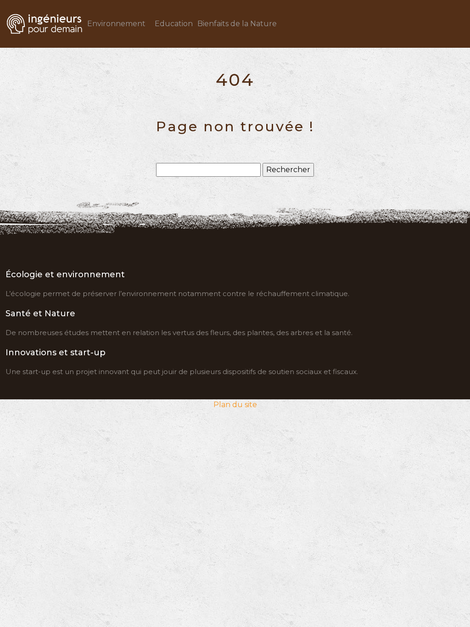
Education (174, 23)
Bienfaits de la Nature (237, 23)
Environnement (116, 23)
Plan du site (235, 404)
